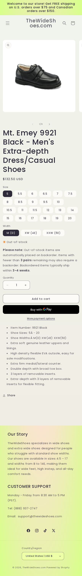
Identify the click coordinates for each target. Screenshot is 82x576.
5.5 (20, 194)
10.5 (9, 210)
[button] (7, 23)
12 (48, 210)
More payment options (41, 318)
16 (20, 218)
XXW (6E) (54, 233)
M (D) (11, 233)
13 (60, 210)
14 (72, 210)
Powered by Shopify (58, 567)
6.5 (45, 194)
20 (70, 218)
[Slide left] (32, 124)
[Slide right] (49, 124)
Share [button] (11, 395)
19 (57, 218)
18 (44, 218)
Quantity (8, 277)
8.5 (20, 202)
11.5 (35, 210)
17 (32, 218)
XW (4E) (31, 233)
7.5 (70, 194)
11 (22, 210)
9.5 (45, 202)
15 (8, 218)
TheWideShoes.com (34, 567)
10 (58, 202)
